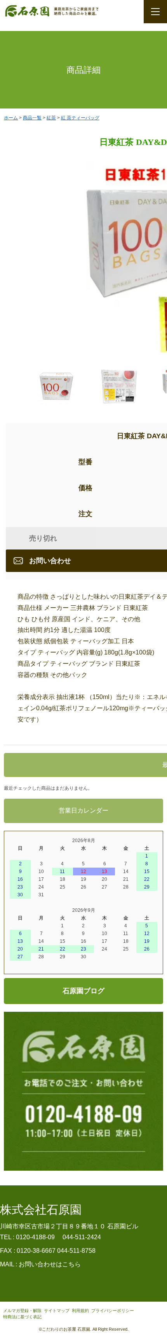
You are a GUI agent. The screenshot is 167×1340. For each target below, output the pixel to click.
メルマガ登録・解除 (22, 1310)
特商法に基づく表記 (22, 1316)
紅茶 (51, 118)
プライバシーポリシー (112, 1310)
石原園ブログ (83, 991)
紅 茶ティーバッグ (80, 118)
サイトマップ (57, 1310)
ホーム (11, 118)
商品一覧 (32, 118)
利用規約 (80, 1310)
